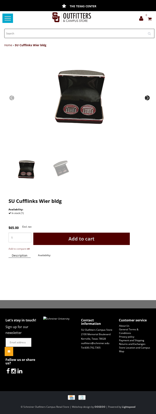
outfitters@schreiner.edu (95, 343)
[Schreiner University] (72, 17)
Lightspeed (128, 407)
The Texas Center (83, 6)
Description (19, 255)
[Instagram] (13, 371)
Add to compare (18, 248)
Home (8, 45)
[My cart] (150, 19)
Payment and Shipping (131, 340)
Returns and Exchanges (132, 344)
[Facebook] (8, 371)
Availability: (44, 255)
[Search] (150, 32)
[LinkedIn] (19, 371)
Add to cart (81, 238)
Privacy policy (126, 336)
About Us (124, 325)
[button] (147, 97)
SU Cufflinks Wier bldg (30, 45)
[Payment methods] (78, 397)
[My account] (142, 19)
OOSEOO (99, 407)
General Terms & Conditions (129, 331)
